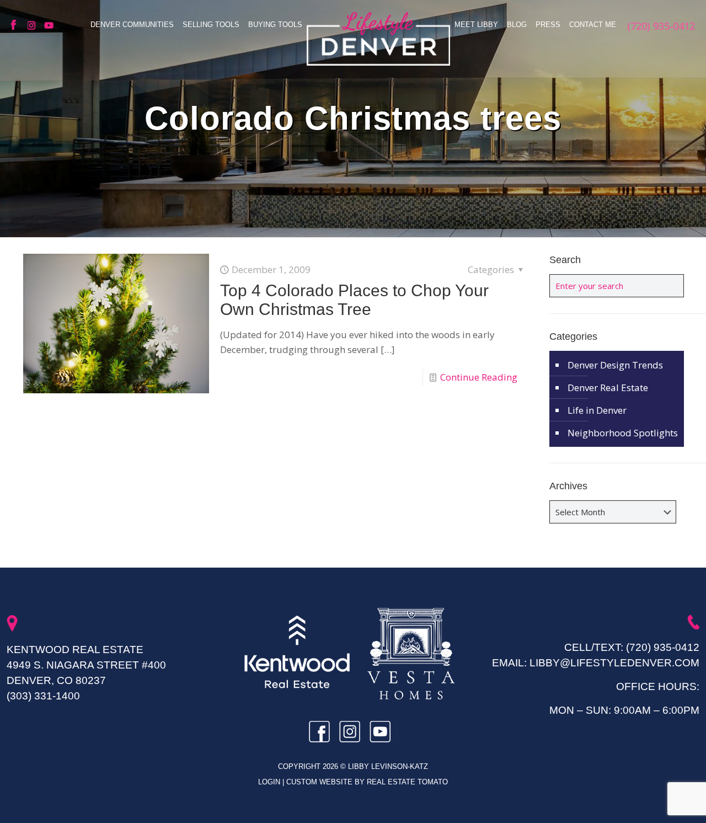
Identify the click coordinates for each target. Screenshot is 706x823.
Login (270, 782)
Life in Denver (597, 410)
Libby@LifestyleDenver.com (614, 663)
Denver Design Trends (615, 365)
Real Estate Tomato (407, 782)
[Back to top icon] (653, 800)
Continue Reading (478, 377)
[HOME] (378, 38)
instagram (33, 25)
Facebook (16, 25)
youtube (49, 25)
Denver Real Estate (608, 387)
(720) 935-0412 (662, 647)
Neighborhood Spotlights (623, 432)
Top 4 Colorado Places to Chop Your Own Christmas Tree (354, 299)
